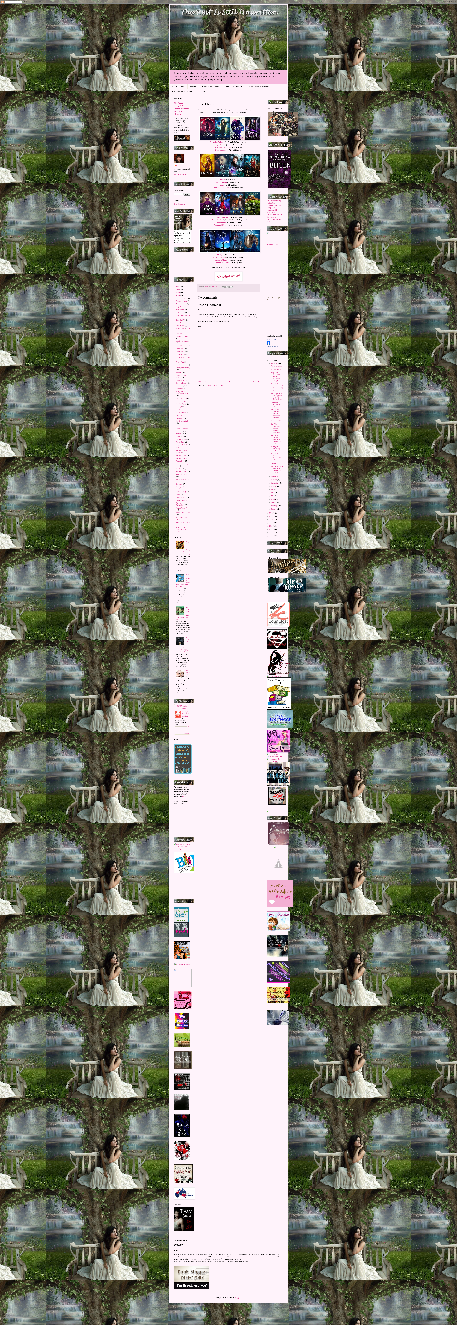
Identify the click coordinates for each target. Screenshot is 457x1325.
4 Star (178, 292)
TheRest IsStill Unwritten (274, 339)
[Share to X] (227, 287)
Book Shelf (194, 86)
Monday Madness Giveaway (182, 430)
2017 (271, 516)
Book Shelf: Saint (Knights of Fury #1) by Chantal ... (277, 469)
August (273, 486)
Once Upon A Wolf (215, 219)
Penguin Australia (182, 445)
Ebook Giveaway (181, 365)
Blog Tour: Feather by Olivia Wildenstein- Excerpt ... (276, 376)
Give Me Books (181, 383)
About (183, 86)
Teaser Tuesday (181, 492)
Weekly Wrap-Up (182, 508)
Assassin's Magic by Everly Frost (274, 206)
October (274, 480)
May (273, 496)
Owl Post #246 (276, 421)
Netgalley (179, 433)
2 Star (178, 287)
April (273, 499)
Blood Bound (221, 182)
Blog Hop (179, 306)
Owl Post (179, 436)
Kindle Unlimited (182, 421)
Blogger (237, 1297)
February (274, 505)
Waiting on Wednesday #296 (275, 404)
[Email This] (223, 287)
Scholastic (179, 469)
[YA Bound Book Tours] (278, 752)
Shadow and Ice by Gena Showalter (273, 211)
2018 (271, 513)
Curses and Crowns (222, 217)
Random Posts (180, 458)
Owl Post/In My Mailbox (233, 86)
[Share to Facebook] (229, 287)
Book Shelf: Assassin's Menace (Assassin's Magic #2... (275, 413)
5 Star (178, 295)
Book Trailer (180, 326)
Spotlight (179, 484)
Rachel (178, 166)
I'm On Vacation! (276, 366)
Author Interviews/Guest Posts (257, 86)
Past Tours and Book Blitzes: (183, 91)
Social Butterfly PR (182, 479)
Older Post (255, 381)
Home (174, 86)
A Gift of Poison (219, 257)
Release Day (180, 461)
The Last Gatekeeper (223, 262)
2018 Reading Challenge (182, 707)
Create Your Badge (272, 346)
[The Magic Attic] (278, 875)
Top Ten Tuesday (181, 500)
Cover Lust (179, 349)
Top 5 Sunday (180, 497)
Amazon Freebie (181, 301)
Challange (179, 333)
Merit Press (180, 426)
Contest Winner (181, 346)
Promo (178, 447)
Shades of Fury (221, 260)
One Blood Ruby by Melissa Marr (274, 201)
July (272, 489)
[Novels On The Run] (182, 964)
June (273, 492)
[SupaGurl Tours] (277, 649)
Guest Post (179, 389)
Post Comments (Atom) (215, 385)
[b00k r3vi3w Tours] (275, 757)
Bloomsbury (180, 309)
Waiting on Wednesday (179, 504)
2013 (271, 529)
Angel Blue (219, 144)
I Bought (179, 407)
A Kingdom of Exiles (223, 147)
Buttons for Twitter (273, 244)
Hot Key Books (181, 404)
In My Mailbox (181, 412)
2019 (271, 360)
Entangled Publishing (183, 367)
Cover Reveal (180, 351)
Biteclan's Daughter (221, 187)
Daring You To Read (183, 357)
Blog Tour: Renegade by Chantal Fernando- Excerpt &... (276, 428)
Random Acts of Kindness (181, 451)
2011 (271, 536)
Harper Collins (181, 401)
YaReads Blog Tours (183, 522)
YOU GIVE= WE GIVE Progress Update (182, 529)
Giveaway (179, 386)
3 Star (178, 289)
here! (184, 796)
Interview (179, 418)
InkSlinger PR (181, 415)
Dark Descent (220, 150)
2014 (271, 526)
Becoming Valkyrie (217, 142)
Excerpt (178, 372)
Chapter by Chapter (182, 336)
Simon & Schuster (182, 474)
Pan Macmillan (181, 439)
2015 (271, 523)
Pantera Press (180, 442)
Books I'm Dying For (183, 328)
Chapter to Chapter (182, 341)
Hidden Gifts (221, 222)
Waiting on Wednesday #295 (275, 448)
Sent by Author (181, 471)
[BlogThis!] (225, 287)
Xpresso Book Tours (183, 512)
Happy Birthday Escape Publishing (182, 392)
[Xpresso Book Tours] (278, 674)
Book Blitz (179, 312)
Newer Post (202, 381)
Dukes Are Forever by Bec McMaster (275, 215)
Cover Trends (180, 354)
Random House (181, 455)
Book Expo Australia (183, 315)
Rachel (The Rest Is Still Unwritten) (185, 714)
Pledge (219, 254)
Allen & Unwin (181, 298)
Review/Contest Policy (210, 86)
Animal (223, 179)
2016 (271, 519)
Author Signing (181, 304)
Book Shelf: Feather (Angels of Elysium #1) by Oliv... (277, 387)
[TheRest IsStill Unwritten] (268, 344)
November (275, 476)
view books (186, 733)
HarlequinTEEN (181, 398)
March (273, 502)
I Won (178, 409)
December (274, 363)
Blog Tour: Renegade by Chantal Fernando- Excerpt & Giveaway (181, 108)
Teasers (178, 494)
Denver (222, 185)
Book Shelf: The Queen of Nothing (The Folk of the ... (276, 457)
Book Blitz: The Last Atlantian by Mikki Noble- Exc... (276, 396)
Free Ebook (275, 463)
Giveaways (202, 91)
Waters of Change (221, 225)
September (275, 483)
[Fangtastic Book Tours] (275, 761)
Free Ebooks (207, 290)
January (274, 509)
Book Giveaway (188, 672)
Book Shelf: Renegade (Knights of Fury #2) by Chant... (276, 439)
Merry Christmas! (277, 369)
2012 (271, 532)
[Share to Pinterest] (232, 287)
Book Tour (179, 323)
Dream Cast (180, 362)
